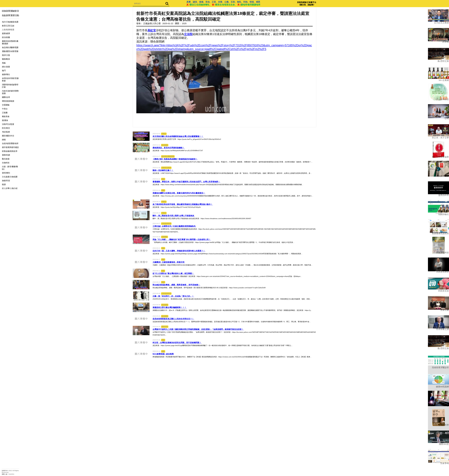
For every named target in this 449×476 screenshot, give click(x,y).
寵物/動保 (6, 59)
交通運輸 (5, 105)
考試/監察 (6, 132)
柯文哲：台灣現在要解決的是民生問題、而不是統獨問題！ (177, 343)
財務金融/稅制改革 (9, 151)
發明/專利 (6, 173)
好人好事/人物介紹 (9, 188)
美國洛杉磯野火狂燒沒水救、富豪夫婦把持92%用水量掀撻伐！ (179, 193)
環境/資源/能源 (8, 101)
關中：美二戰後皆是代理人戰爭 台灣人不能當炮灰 (174, 216)
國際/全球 (6, 97)
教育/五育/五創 (8, 26)
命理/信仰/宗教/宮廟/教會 (10, 79)
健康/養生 (6, 74)
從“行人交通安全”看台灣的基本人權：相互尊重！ (173, 273)
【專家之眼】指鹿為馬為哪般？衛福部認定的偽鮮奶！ (175, 159)
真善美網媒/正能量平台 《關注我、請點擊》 (306, 3)
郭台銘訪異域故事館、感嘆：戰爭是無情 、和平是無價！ (176, 285)
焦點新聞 (6, 15)
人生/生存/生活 (8, 30)
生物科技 (5, 163)
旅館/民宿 (6, 181)
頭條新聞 (6, 11)
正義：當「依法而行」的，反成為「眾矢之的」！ (173, 296)
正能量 (5, 113)
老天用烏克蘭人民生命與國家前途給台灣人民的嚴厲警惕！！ (178, 136)
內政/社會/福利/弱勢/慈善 (10, 92)
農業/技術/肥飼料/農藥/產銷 (10, 42)
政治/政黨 (6, 37)
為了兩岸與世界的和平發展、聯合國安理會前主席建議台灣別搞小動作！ (183, 204)
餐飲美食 (5, 116)
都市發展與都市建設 (10, 147)
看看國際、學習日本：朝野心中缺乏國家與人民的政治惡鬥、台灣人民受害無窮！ (186, 182)
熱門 (4, 71)
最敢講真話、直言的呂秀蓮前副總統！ (169, 148)
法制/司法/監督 (8, 124)
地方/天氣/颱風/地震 (10, 22)
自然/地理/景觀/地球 (10, 143)
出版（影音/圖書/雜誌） (10, 168)
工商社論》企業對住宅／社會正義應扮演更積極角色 (174, 226)
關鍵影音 (15, 11)
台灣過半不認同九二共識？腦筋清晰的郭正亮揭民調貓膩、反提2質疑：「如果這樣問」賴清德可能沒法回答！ (198, 329)
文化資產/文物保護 (9, 177)
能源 (4, 184)
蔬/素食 (5, 120)
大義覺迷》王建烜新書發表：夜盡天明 (169, 262)
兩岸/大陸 (6, 55)
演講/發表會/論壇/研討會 (10, 86)
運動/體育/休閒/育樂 (10, 51)
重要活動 (15, 15)
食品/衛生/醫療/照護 (10, 47)
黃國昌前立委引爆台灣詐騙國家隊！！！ (170, 307)
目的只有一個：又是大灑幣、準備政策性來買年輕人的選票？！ (179, 251)
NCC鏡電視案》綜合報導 (163, 354)
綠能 (4, 140)
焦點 (4, 63)
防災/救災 (6, 128)
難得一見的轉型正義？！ (163, 170)
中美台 (5, 109)
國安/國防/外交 (8, 136)
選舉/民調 (6, 155)
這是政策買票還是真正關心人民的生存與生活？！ (173, 319)
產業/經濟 (6, 33)
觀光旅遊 (5, 159)
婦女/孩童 (6, 67)
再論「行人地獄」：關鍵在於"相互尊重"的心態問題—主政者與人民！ (182, 239)
